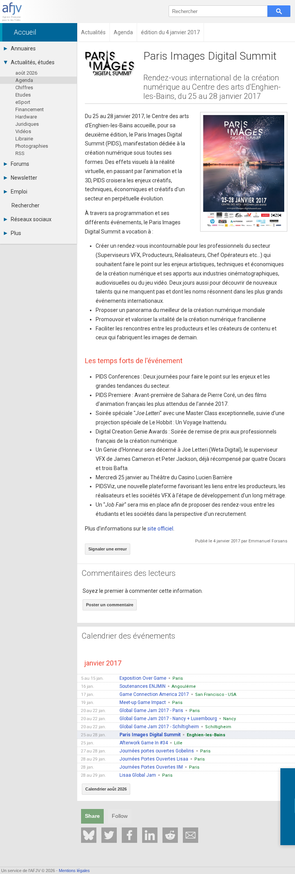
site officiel (160, 528)
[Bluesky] (88, 835)
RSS (20, 153)
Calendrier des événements (128, 635)
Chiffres (24, 87)
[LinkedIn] (149, 835)
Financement (29, 109)
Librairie (24, 139)
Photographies (31, 146)
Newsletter (24, 178)
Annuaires (23, 48)
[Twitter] (109, 835)
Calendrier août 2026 (106, 789)
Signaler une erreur (107, 549)
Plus (16, 233)
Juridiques (27, 124)
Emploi (19, 191)
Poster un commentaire (109, 604)
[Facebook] (129, 835)
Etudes (23, 95)
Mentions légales (74, 870)
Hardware (26, 117)
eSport (22, 102)
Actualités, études (33, 62)
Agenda (24, 80)
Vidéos (23, 131)
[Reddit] (170, 835)
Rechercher (26, 205)
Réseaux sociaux (31, 219)
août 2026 (26, 73)
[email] (190, 835)
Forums (20, 164)
